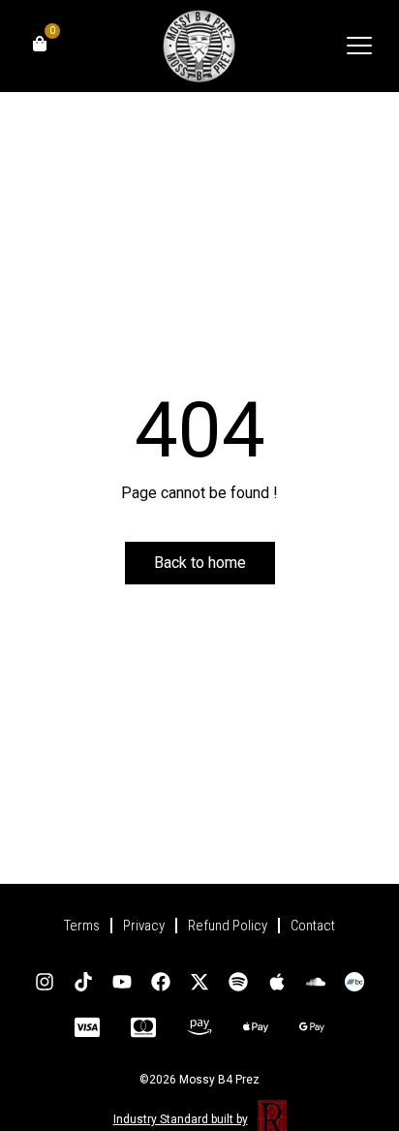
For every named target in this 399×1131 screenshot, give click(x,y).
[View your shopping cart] (39, 43)
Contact (313, 925)
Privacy (144, 925)
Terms (82, 925)
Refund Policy (227, 925)
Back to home (200, 562)
